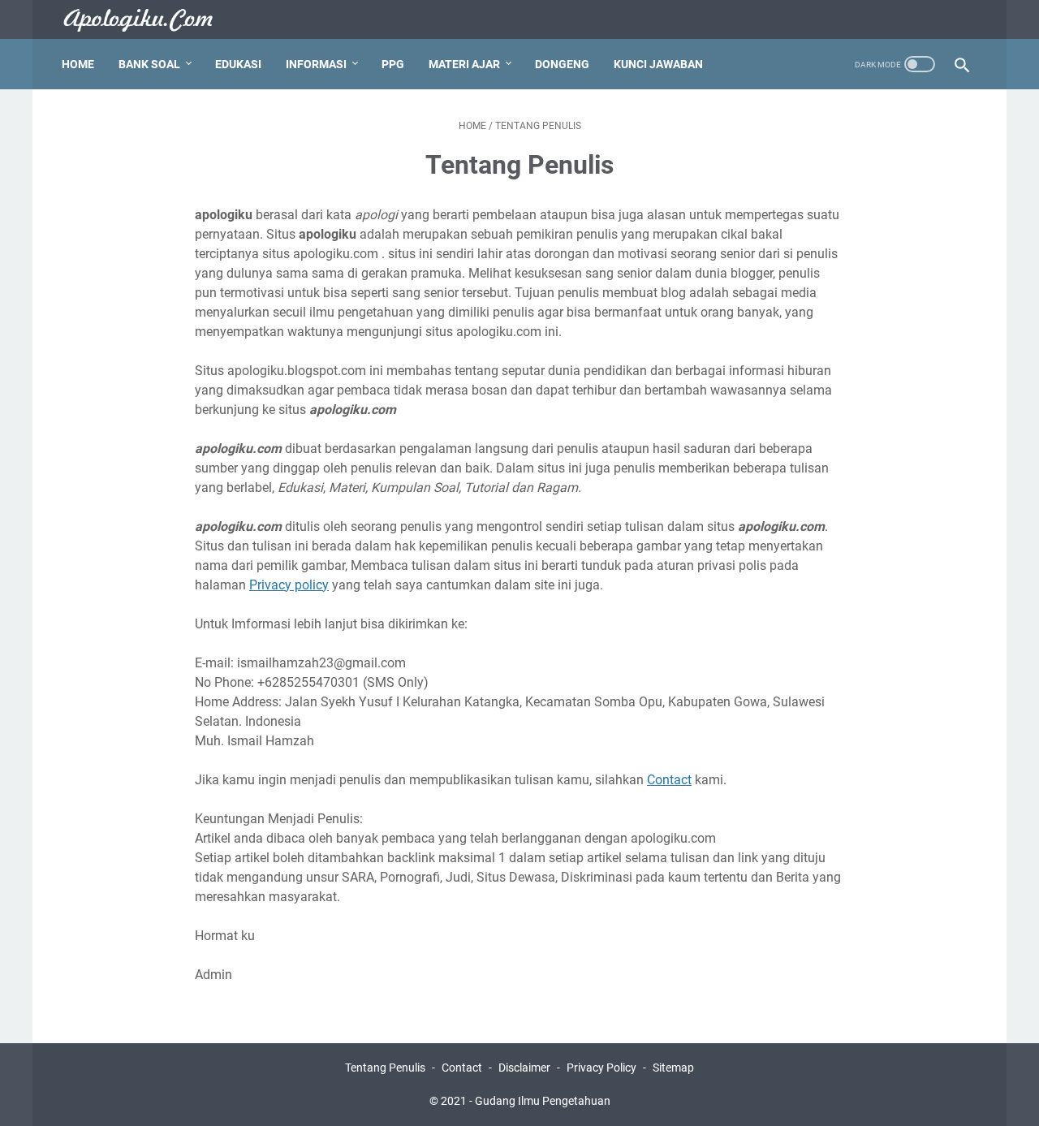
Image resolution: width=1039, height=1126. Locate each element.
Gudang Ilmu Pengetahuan (542, 1100)
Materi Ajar (464, 64)
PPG (393, 64)
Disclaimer (524, 1067)
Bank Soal (149, 64)
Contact (669, 779)
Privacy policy (289, 585)
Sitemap (673, 1067)
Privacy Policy (601, 1067)
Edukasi (238, 64)
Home (78, 64)
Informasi (316, 64)
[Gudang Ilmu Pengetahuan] (149, 19)
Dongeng (562, 64)
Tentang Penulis (385, 1067)
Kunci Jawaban (658, 64)
